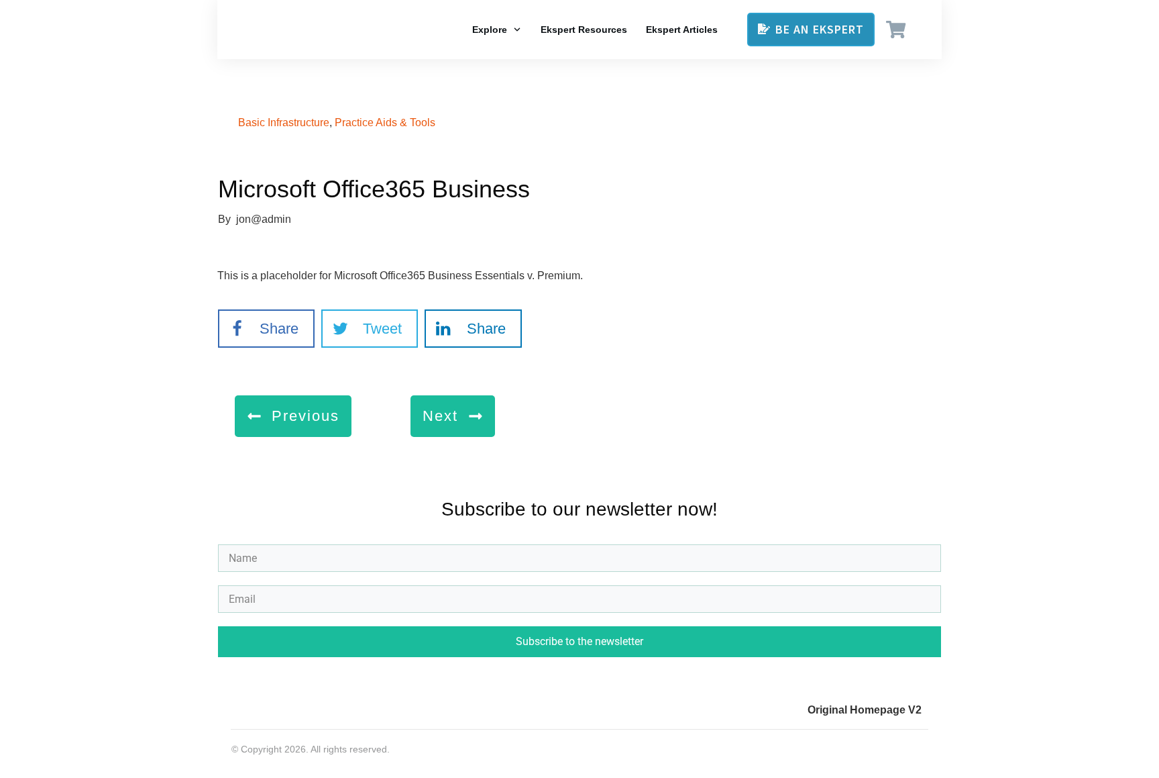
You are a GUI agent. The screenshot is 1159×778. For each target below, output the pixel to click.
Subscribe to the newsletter (579, 641)
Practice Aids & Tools (385, 122)
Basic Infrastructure (283, 122)
